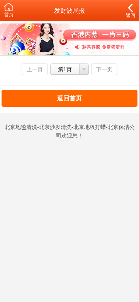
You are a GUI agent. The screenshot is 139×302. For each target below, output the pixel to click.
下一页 (104, 69)
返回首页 (69, 98)
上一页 (35, 69)
